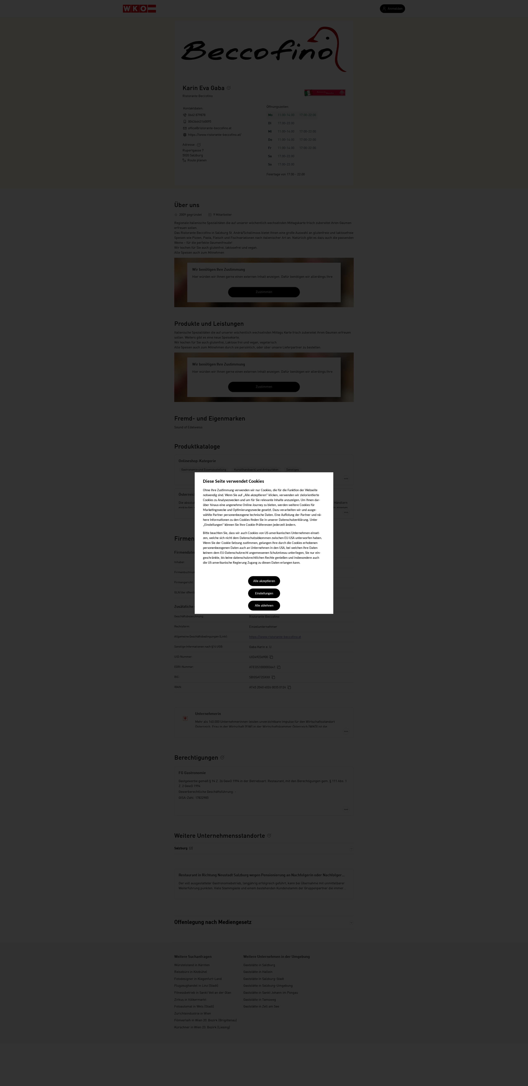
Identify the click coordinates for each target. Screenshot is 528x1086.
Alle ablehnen (264, 606)
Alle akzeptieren (264, 581)
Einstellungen (264, 593)
